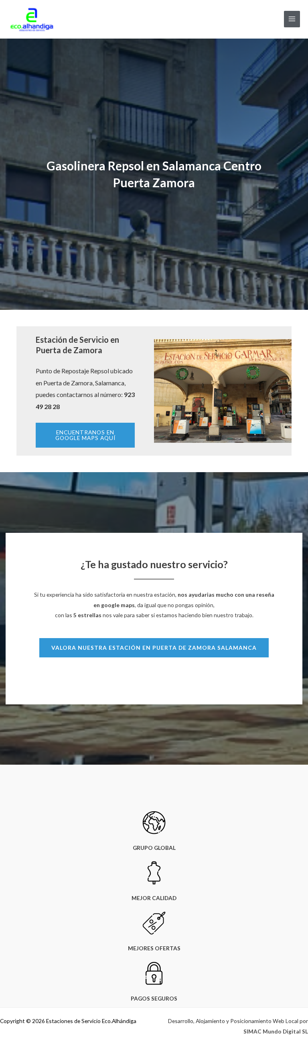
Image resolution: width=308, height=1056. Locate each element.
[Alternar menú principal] (292, 19)
